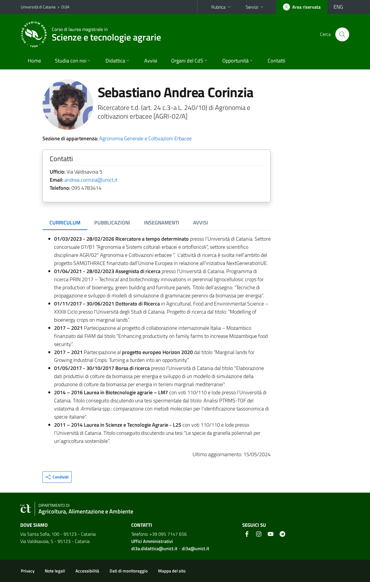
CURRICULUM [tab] (64, 222)
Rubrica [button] (218, 6)
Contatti (276, 61)
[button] (57, 477)
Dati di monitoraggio (129, 571)
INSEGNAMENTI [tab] (161, 222)
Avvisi (150, 61)
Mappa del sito (172, 571)
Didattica (115, 61)
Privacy (27, 571)
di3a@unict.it (195, 548)
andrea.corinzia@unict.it (90, 180)
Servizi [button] (252, 6)
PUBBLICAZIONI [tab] (112, 222)
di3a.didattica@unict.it (154, 548)
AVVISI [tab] (200, 222)
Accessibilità (87, 571)
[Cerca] (342, 34)
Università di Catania (38, 7)
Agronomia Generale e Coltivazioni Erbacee (145, 138)
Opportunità (235, 61)
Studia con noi (70, 61)
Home (34, 61)
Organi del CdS (187, 61)
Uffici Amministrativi (152, 541)
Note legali (55, 571)
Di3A (65, 7)
